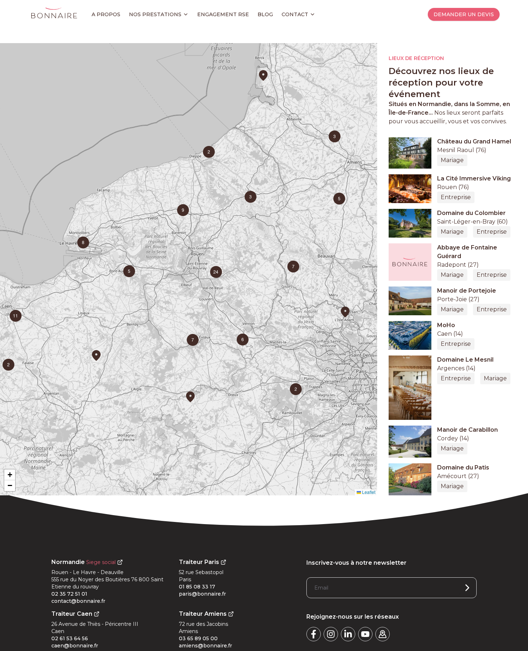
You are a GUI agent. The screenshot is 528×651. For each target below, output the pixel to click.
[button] (96, 355)
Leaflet (368, 492)
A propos (106, 14)
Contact (295, 14)
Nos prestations (155, 14)
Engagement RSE (223, 14)
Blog (265, 14)
